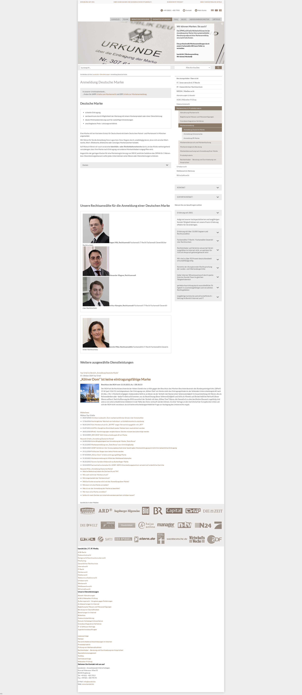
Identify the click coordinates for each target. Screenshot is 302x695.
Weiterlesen (84, 412)
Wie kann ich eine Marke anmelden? (96, 485)
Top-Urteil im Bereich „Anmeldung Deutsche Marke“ (99, 373)
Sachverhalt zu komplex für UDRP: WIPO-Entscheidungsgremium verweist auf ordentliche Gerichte (127, 465)
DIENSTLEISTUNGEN (162, 19)
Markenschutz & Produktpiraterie (189, 108)
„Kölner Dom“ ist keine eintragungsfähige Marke (115, 379)
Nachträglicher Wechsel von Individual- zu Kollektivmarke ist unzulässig (117, 421)
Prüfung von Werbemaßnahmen (89, 647)
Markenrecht (82, 572)
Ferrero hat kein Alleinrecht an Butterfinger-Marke (109, 462)
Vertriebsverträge (84, 659)
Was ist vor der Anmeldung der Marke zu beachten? (101, 488)
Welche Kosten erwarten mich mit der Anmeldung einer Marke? (106, 481)
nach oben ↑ (153, 688)
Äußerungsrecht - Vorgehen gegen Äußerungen (95, 601)
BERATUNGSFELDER (140, 19)
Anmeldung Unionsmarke (193, 134)
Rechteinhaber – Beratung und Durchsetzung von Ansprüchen (198, 161)
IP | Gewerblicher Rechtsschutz (189, 87)
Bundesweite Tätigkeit (175, 2)
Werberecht (82, 583)
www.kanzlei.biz (88, 684)
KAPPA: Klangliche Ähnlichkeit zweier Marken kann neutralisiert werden (118, 428)
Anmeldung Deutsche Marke (194, 130)
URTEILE (216, 19)
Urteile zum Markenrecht (106, 94)
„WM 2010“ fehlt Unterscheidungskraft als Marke (109, 435)
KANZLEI (116, 19)
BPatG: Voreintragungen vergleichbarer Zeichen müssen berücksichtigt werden (120, 431)
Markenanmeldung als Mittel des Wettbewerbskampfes (111, 458)
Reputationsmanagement (87, 653)
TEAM (125, 19)
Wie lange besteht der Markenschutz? (96, 478)
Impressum (141, 688)
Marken (81, 639)
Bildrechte (82, 688)
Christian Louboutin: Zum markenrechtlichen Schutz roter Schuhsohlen (117, 418)
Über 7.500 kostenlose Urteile (211, 2)
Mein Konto (202, 10)
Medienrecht (82, 575)
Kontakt (189, 10)
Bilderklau (81, 615)
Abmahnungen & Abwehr (186, 95)
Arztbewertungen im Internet (88, 604)
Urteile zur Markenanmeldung (135, 94)
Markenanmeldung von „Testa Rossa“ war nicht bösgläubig (112, 445)
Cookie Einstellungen (97, 688)
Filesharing (82, 561)
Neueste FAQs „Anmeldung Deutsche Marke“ (96, 469)
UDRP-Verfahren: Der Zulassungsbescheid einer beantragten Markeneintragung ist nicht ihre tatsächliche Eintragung (134, 448)
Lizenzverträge (83, 636)
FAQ (176, 19)
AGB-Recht (82, 552)
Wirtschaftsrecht (183, 175)
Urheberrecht (182, 167)
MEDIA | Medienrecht (185, 91)
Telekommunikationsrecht (87, 578)
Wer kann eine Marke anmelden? (94, 492)
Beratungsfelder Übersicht (187, 78)
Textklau (81, 656)
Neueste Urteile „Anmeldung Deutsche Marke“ (97, 439)
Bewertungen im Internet (87, 612)
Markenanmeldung (187, 125)
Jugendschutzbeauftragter (87, 629)
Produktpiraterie (186, 155)
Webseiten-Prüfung (85, 662)
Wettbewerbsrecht (85, 586)
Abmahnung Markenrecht (189, 113)
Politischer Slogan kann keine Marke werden (107, 451)
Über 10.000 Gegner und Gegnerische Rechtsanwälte (132, 2)
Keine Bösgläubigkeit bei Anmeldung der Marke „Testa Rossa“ (113, 441)
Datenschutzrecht (183, 104)
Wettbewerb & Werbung (186, 171)
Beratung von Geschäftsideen (88, 610)
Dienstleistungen (105, 74)
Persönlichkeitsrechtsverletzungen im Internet (95, 642)
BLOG (183, 19)
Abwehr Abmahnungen (86, 595)
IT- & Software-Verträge (86, 627)
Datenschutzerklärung (86, 618)
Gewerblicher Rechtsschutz (88, 564)
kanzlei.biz (96, 74)
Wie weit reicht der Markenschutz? (95, 475)
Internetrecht (83, 566)
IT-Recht (81, 569)
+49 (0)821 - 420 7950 (171, 10)
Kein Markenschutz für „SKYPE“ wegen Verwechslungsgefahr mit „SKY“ (117, 425)
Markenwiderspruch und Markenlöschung (195, 142)
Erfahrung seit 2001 (87, 2)
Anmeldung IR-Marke (191, 138)
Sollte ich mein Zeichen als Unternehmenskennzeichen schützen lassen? (109, 495)
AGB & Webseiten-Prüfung (186, 100)
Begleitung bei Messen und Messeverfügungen (197, 117)
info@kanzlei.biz (89, 682)
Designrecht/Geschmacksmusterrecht (92, 558)
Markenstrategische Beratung (191, 147)
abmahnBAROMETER (199, 19)
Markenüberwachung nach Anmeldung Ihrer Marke (199, 151)
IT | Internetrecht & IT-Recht (188, 83)
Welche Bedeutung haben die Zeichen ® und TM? (100, 471)
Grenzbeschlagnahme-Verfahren (192, 121)
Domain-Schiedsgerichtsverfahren (90, 621)
